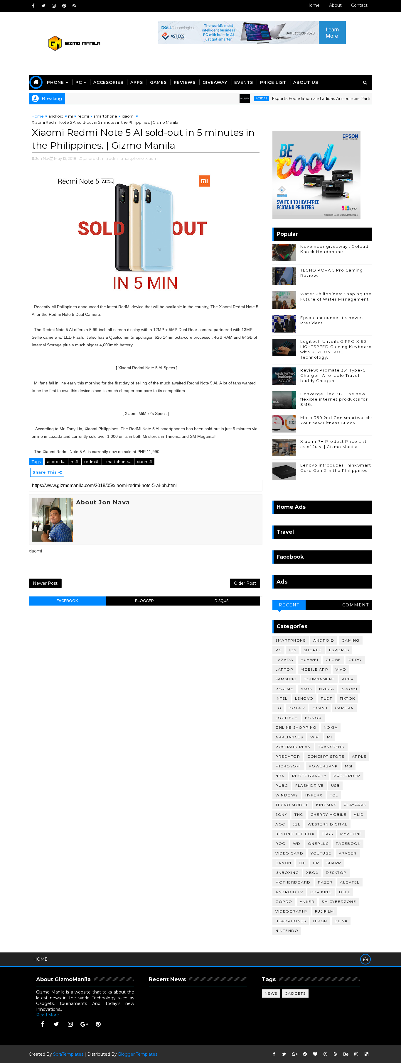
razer (325, 882)
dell (344, 892)
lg (278, 708)
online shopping (295, 727)
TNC (298, 814)
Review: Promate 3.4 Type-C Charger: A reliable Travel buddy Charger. (333, 375)
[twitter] (43, 5)
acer (348, 679)
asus (306, 688)
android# (56, 461)
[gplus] (84, 1024)
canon (283, 863)
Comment (355, 605)
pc (278, 650)
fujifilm (324, 911)
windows (286, 795)
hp (316, 863)
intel (281, 698)
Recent (289, 605)
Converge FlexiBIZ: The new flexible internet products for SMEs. (334, 399)
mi (70, 116)
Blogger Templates (137, 1054)
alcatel (350, 882)
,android (91, 158)
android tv (289, 892)
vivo (341, 669)
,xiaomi (151, 158)
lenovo (304, 698)
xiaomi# (144, 461)
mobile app (314, 669)
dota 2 (297, 708)
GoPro (283, 901)
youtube (321, 853)
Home (313, 5)
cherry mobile (329, 814)
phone (55, 82)
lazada (284, 659)
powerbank (323, 766)
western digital (328, 824)
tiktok (347, 698)
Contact (359, 5)
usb (335, 785)
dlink (341, 921)
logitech (286, 718)
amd (359, 814)
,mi (102, 158)
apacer (348, 853)
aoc (280, 824)
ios (292, 650)
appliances (289, 737)
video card (289, 853)
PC (78, 82)
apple (359, 756)
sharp (333, 863)
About (335, 5)
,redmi (112, 158)
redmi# (91, 461)
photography (309, 776)
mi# (75, 461)
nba (280, 776)
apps (136, 82)
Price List (273, 82)
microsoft (288, 766)
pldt (326, 698)
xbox (312, 872)
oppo (355, 659)
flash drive (309, 785)
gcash (320, 708)
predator (287, 756)
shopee (313, 650)
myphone (351, 834)
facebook (67, 601)
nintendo (286, 930)
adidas (248, 98)
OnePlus (318, 843)
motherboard (293, 882)
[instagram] (53, 5)
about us (305, 82)
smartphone (105, 116)
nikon (320, 921)
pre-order (346, 776)
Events (243, 82)
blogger (144, 601)
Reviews (185, 82)
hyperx (314, 795)
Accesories (108, 82)
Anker (307, 901)
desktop (336, 872)
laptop (284, 669)
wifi (315, 737)
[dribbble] (325, 1054)
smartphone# (118, 461)
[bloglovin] (315, 1054)
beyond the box (294, 834)
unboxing (287, 872)
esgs (327, 834)
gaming (351, 640)
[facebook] (33, 5)
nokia (331, 727)
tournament (319, 679)
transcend (331, 747)
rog (280, 843)
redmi (83, 116)
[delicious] (366, 1054)
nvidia (326, 688)
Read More (47, 1015)
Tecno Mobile (292, 805)
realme (284, 688)
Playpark (355, 805)
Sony (281, 814)
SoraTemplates (68, 1054)
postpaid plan (293, 747)
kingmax (326, 805)
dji (302, 863)
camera (344, 708)
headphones (290, 921)
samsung (286, 679)
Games (158, 82)
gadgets (295, 993)
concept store (326, 756)
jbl (297, 824)
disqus (221, 601)
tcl (334, 795)
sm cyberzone (339, 901)
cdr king (321, 892)
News (271, 993)
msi (349, 766)
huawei (309, 659)
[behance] (345, 1054)
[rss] (74, 5)
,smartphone (131, 158)
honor (313, 718)
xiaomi (128, 116)
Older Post (245, 583)
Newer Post (45, 583)
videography (291, 911)
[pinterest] (64, 5)
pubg (281, 785)
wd (297, 843)
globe (333, 659)
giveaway (215, 82)
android (55, 116)
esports (339, 650)
